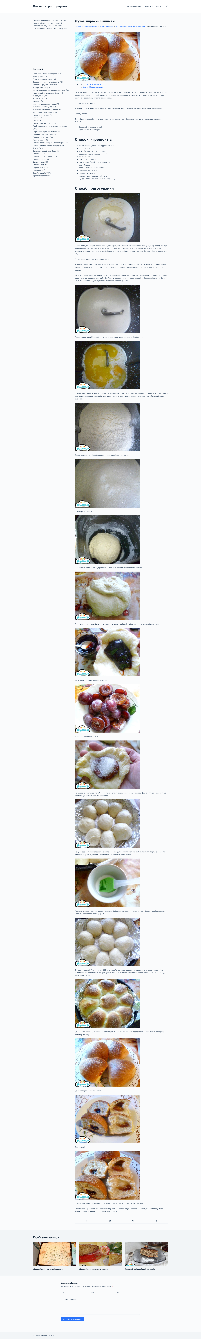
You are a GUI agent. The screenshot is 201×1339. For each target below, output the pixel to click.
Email (92, 1292)
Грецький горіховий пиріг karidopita (140, 1269)
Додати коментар (70, 1299)
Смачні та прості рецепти (50, 6)
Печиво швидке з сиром (43, 123)
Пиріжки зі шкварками (42, 134)
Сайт (118, 1292)
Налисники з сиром (41, 115)
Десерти (148, 6)
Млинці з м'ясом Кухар (42, 107)
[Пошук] (167, 6)
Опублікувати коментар (72, 1319)
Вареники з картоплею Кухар (45, 74)
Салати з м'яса (39, 154)
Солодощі (37, 170)
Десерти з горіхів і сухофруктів (46, 82)
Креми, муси (38, 98)
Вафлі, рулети (38, 76)
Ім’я (65, 1292)
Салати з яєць (39, 165)
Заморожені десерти (41, 87)
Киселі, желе (38, 96)
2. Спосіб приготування (93, 87)
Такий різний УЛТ (40, 173)
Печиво (36, 120)
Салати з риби (39, 159)
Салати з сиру (39, 162)
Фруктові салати (40, 176)
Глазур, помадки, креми (43, 79)
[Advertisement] (51, 48)
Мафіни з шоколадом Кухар (44, 104)
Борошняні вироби (134, 6)
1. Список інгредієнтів (92, 84)
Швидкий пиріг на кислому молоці (93, 1269)
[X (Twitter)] (109, 1220)
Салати (158, 6)
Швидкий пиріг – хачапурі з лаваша (47, 1269)
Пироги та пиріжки (41, 137)
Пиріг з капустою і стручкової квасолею (50, 126)
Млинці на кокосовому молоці (45, 110)
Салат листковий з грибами (44, 151)
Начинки (36, 118)
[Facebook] (86, 1220)
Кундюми (37, 101)
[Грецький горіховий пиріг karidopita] (146, 1254)
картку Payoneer (61, 28)
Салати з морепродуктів (43, 156)
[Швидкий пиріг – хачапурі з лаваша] (54, 1254)
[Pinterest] (133, 1220)
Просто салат (38, 140)
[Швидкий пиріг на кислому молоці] (100, 1254)
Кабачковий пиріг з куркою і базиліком (49, 90)
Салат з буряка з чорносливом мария (48, 143)
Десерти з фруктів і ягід (43, 85)
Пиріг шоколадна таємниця (44, 132)
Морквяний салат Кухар (43, 112)
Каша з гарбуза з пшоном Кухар (46, 93)
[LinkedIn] (156, 1220)
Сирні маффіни (39, 167)
